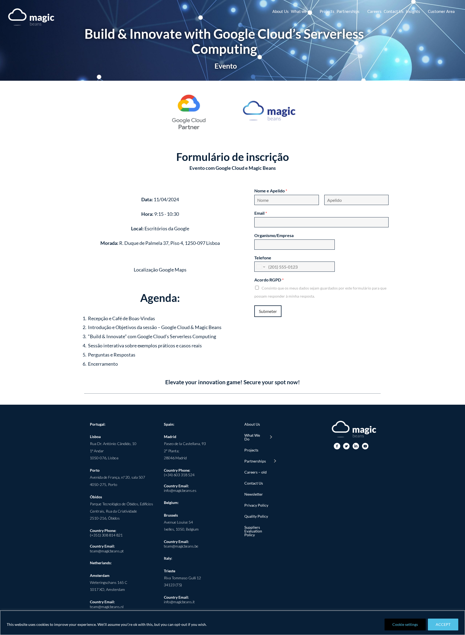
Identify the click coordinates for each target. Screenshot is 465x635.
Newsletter (253, 494)
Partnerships (255, 461)
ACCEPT (443, 624)
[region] (232, 623)
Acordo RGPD (269, 279)
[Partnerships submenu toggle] (274, 461)
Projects (251, 450)
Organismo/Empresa (274, 235)
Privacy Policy (256, 505)
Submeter (268, 311)
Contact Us (253, 483)
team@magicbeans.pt (107, 551)
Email (260, 213)
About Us (252, 424)
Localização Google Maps (160, 270)
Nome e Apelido (270, 190)
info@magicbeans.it (179, 601)
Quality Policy (256, 516)
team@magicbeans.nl (107, 606)
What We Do (252, 437)
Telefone (262, 257)
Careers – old (255, 472)
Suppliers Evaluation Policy (253, 531)
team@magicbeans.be (181, 546)
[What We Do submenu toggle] (270, 437)
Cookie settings (405, 624)
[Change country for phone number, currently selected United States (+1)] (260, 267)
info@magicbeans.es (180, 490)
